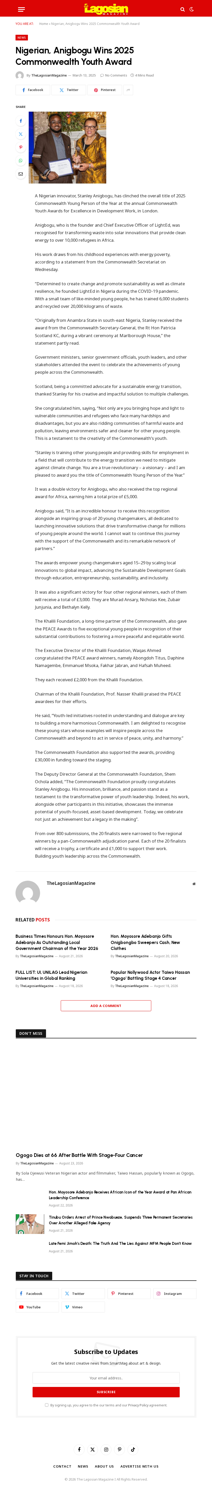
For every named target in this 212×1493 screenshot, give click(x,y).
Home (43, 24)
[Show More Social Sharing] (128, 90)
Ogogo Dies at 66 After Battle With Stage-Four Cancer (79, 1155)
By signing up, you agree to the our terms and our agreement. (108, 1405)
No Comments (116, 75)
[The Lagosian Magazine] (106, 9)
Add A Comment (105, 1005)
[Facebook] (21, 121)
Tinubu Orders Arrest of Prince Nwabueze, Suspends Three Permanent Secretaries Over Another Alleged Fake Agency (120, 1220)
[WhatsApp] (21, 160)
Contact (62, 1466)
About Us (104, 1466)
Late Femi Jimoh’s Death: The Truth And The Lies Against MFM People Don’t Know (120, 1243)
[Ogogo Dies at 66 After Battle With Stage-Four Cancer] (106, 1097)
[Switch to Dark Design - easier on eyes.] (191, 9)
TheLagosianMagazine (49, 75)
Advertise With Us (139, 1466)
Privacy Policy (138, 1405)
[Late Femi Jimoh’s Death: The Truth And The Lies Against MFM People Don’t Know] (30, 1250)
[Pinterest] (21, 147)
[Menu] (21, 9)
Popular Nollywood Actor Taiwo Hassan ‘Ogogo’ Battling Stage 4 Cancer (150, 975)
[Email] (21, 174)
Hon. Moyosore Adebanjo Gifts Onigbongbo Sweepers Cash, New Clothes (145, 942)
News (22, 37)
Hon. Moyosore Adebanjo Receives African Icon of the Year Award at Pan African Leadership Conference (120, 1195)
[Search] (182, 9)
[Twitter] (21, 134)
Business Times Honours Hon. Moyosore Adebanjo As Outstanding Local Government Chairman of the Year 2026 (57, 942)
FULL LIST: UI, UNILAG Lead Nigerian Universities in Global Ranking (51, 975)
